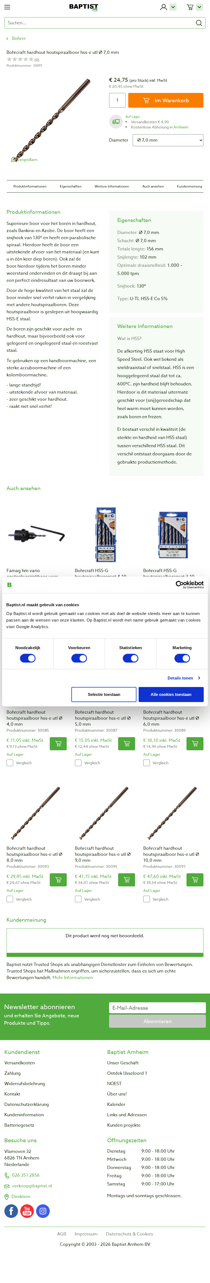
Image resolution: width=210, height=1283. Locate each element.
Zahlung (12, 1073)
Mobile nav (7, 7)
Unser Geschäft (123, 1063)
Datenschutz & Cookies (129, 1234)
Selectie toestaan (104, 694)
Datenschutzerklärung (26, 1104)
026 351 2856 (26, 1175)
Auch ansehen (153, 186)
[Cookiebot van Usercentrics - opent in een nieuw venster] (180, 585)
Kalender (116, 1104)
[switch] (79, 658)
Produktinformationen (29, 186)
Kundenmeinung (189, 186)
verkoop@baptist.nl (32, 1186)
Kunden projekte (124, 1125)
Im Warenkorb (171, 100)
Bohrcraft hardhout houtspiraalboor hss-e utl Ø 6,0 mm (171, 718)
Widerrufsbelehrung (24, 1083)
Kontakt (12, 1094)
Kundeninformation (24, 1115)
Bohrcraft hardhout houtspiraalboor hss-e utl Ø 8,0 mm (34, 854)
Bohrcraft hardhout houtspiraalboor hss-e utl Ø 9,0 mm (103, 854)
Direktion (20, 1196)
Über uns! (117, 1094)
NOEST (114, 1083)
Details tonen (180, 678)
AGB (61, 1234)
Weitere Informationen (112, 186)
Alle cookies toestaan (171, 694)
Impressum (86, 1234)
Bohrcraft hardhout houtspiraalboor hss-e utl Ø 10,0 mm (171, 854)
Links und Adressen (127, 1115)
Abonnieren (158, 1021)
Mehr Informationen (72, 977)
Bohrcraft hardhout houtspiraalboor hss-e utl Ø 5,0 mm (103, 718)
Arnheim (180, 127)
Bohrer (19, 39)
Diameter (118, 140)
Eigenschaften (70, 186)
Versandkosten (19, 1063)
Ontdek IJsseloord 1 (127, 1073)
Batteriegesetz (19, 1125)
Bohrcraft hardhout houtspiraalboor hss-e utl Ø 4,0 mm (34, 718)
